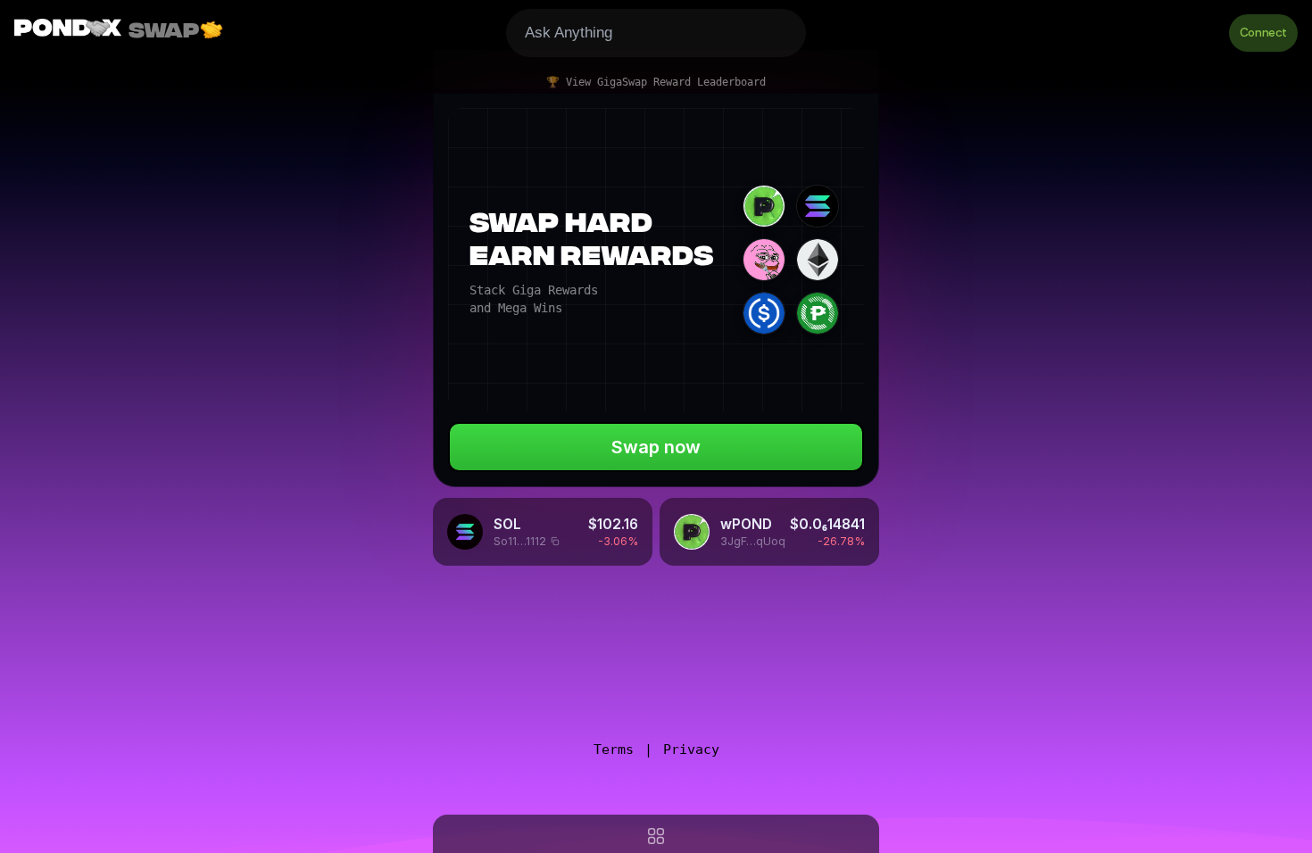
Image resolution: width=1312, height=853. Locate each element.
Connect (1263, 32)
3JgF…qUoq (749, 541)
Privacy (691, 749)
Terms (614, 749)
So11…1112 (520, 541)
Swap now (656, 447)
